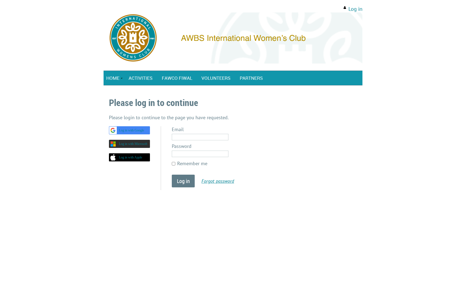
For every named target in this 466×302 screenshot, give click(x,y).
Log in (355, 8)
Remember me (192, 163)
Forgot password (217, 181)
